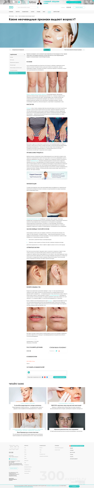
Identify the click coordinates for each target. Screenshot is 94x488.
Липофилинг (26, 464)
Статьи (49, 11)
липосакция (25, 430)
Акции (71, 448)
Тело (25, 456)
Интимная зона (42, 454)
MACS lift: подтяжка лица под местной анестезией (66, 405)
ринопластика (37, 430)
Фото (44, 11)
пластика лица (71, 403)
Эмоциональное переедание (18, 49)
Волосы (41, 447)
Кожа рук (29, 108)
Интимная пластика (28, 466)
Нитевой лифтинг (27, 471)
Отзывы (38, 11)
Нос (25, 447)
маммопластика (31, 430)
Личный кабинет (74, 458)
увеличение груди (19, 430)
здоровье (27, 403)
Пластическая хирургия (59, 447)
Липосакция (26, 473)
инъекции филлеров (54, 295)
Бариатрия (26, 460)
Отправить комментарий (60, 377)
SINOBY (84, 484)
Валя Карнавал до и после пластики (27, 432)
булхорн (50, 300)
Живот (25, 458)
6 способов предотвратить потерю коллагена (27, 405)
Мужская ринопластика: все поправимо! (66, 429)
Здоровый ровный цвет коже (33, 219)
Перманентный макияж (44, 456)
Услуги (32, 11)
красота (22, 403)
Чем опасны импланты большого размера (73, 49)
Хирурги (17, 11)
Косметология (57, 449)
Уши (25, 462)
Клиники (11, 11)
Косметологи (25, 11)
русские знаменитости (33, 429)
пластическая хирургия (63, 403)
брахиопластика (34, 160)
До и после (72, 452)
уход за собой (32, 403)
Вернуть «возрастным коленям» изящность (37, 94)
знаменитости (24, 429)
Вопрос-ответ (56, 11)
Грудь (25, 454)
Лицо (25, 449)
